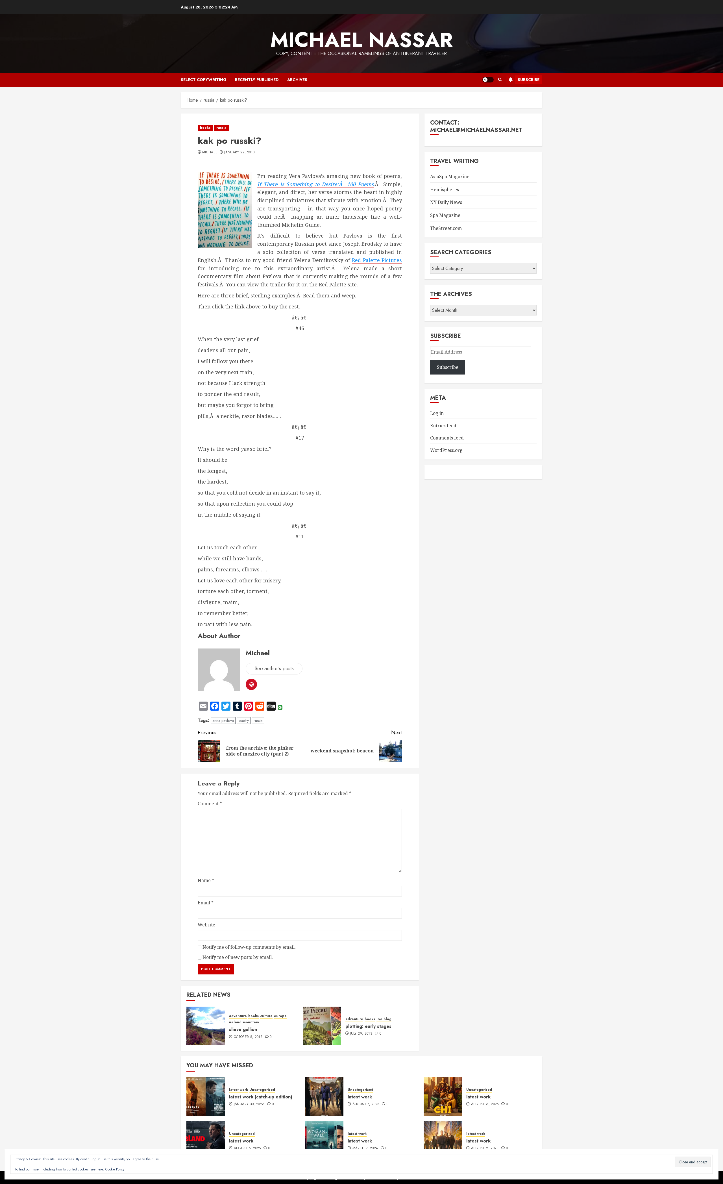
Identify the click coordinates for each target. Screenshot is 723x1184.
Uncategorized (262, 1089)
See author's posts (274, 668)
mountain (251, 1022)
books (205, 127)
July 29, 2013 (361, 1033)
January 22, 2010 (239, 152)
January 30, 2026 (249, 1104)
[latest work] (324, 1096)
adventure (238, 1016)
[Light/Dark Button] (488, 79)
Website (206, 925)
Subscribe (528, 79)
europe (280, 1016)
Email (206, 903)
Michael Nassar (361, 40)
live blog (383, 1019)
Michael (209, 152)
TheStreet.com (446, 228)
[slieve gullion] (205, 1026)
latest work (238, 1089)
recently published (257, 79)
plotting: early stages (368, 1026)
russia (221, 127)
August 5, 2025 (247, 1148)
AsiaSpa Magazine (449, 176)
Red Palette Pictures (377, 260)
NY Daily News (446, 202)
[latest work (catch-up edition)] (205, 1096)
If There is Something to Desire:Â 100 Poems (315, 184)
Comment (210, 803)
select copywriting (204, 79)
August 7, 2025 (365, 1104)
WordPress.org (446, 450)
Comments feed (447, 438)
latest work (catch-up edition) (260, 1097)
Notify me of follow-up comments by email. (249, 947)
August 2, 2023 (485, 1148)
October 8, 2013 (248, 1037)
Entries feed (443, 426)
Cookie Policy (114, 1169)
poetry (244, 720)
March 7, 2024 (365, 1148)
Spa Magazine (445, 215)
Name (206, 880)
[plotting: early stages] (322, 1026)
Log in (437, 413)
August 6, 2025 (485, 1104)
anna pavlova (223, 720)
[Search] (500, 79)
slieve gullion (243, 1029)
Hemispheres (444, 189)
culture (266, 1016)
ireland (235, 1022)
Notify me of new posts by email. (237, 957)
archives (297, 79)
